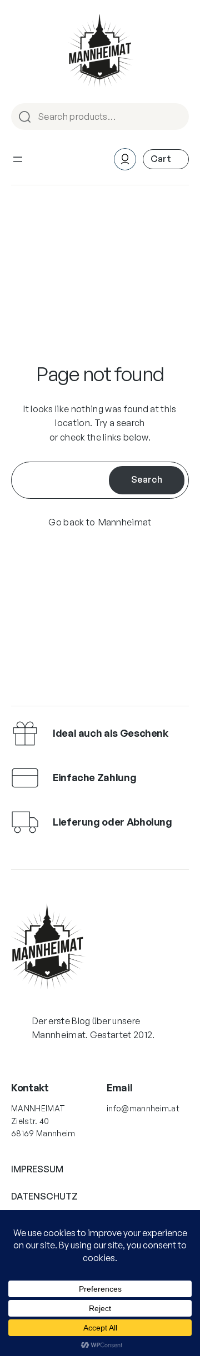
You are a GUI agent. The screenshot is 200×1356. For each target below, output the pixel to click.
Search (175, 117)
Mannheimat (125, 522)
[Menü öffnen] (17, 159)
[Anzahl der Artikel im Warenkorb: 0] (166, 159)
